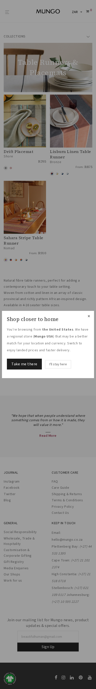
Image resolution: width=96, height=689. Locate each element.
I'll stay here (58, 364)
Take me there (24, 364)
